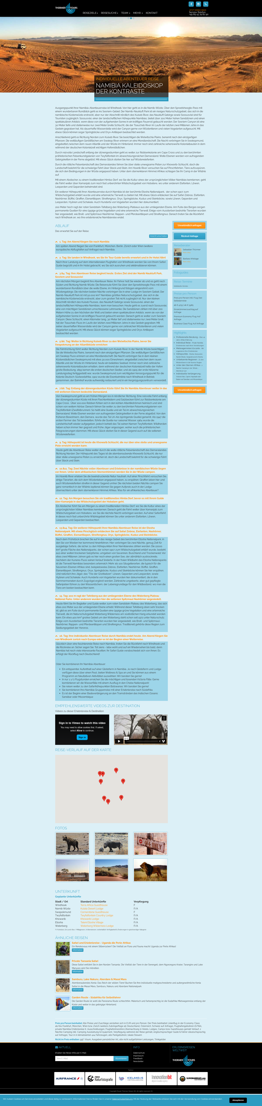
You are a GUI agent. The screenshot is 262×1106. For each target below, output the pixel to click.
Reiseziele (89, 12)
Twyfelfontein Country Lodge (97, 915)
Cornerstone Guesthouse (95, 912)
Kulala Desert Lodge (92, 908)
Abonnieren (121, 1058)
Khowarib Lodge (90, 918)
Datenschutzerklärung (122, 1099)
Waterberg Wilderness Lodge (97, 925)
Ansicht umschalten (158, 236)
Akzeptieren (238, 1100)
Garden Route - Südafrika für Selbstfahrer (96, 997)
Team (125, 12)
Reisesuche (109, 12)
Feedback (138, 1058)
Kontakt (152, 12)
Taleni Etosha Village (92, 922)
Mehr (137, 12)
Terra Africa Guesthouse (94, 905)
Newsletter (138, 1061)
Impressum (138, 1056)
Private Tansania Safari (85, 961)
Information (77, 950)
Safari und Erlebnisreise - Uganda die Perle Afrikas (101, 942)
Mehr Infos (187, 252)
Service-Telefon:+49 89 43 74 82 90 (198, 12)
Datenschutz (139, 1053)
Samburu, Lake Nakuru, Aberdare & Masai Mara (99, 979)
